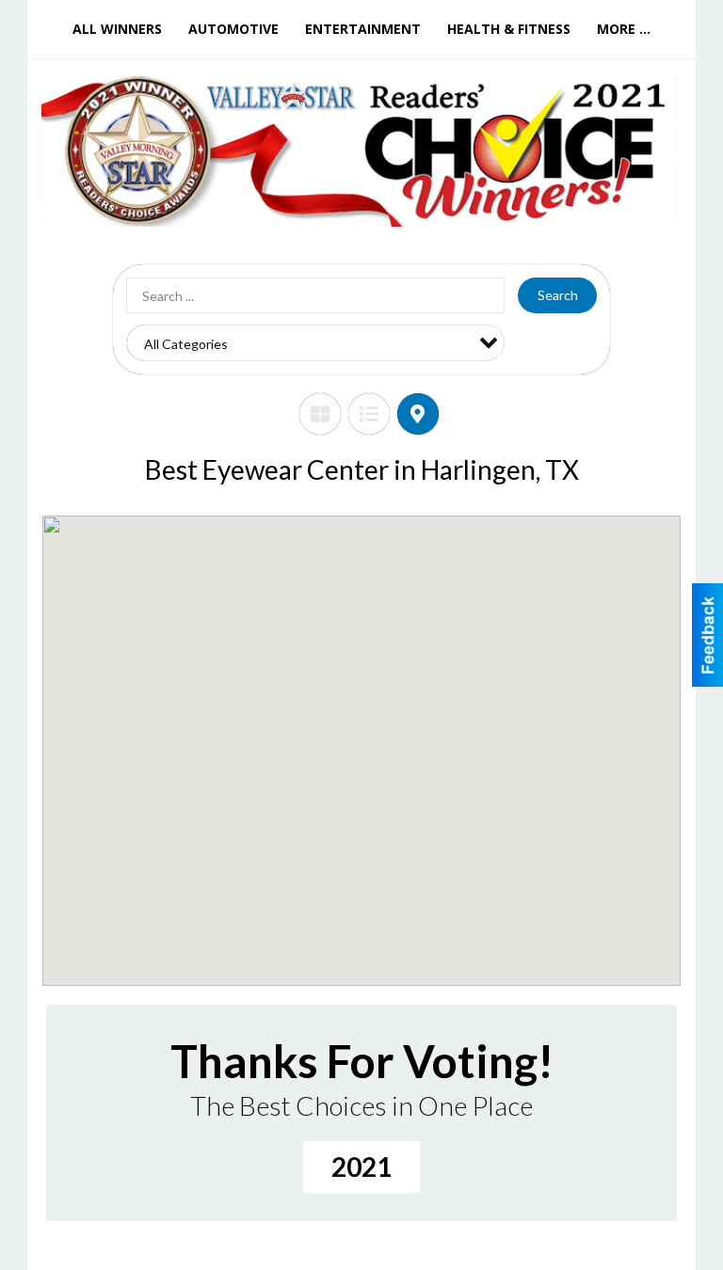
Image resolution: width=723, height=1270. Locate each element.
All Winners (117, 29)
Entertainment (363, 29)
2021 (361, 1167)
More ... (624, 29)
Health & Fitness (508, 29)
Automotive (233, 29)
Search (558, 295)
